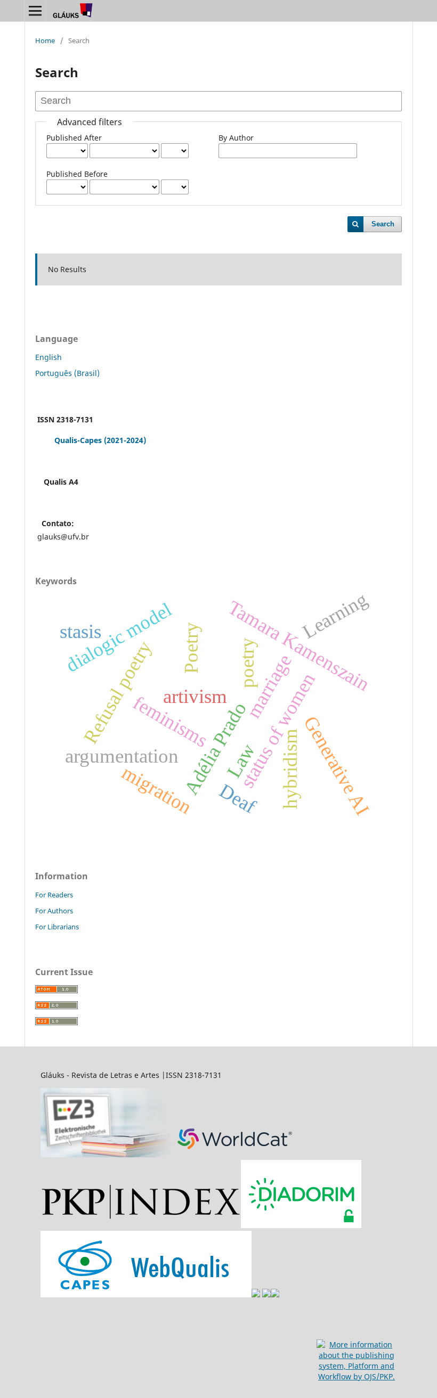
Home (45, 40)
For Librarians (57, 926)
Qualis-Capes (78, 440)
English (48, 357)
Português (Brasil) (67, 373)
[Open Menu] (35, 10)
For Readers (54, 895)
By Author (236, 138)
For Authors (54, 910)
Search (382, 224)
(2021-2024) (125, 440)
